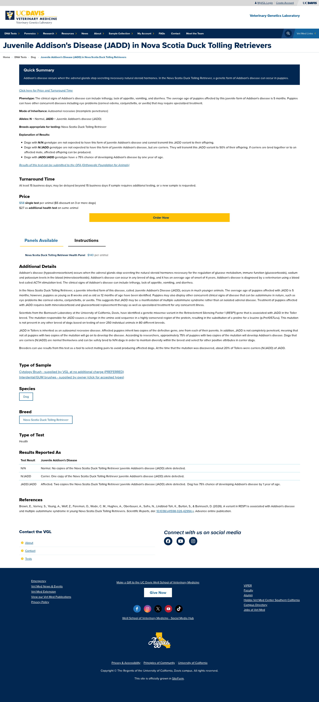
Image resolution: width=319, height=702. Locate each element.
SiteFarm (178, 678)
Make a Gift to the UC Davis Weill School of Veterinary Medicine (158, 582)
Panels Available (41, 240)
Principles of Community (159, 663)
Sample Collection (119, 33)
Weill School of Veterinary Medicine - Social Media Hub (158, 618)
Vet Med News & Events (47, 586)
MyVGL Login (265, 2)
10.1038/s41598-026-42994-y (175, 511)
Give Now (158, 592)
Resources (68, 33)
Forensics (30, 33)
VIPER (248, 585)
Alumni (248, 595)
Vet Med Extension (43, 591)
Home (6, 57)
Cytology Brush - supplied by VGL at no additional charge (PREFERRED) (71, 371)
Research (48, 33)
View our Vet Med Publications (51, 597)
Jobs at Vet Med (254, 610)
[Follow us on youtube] (181, 541)
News (84, 33)
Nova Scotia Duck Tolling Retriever (45, 420)
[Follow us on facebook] (168, 541)
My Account (144, 33)
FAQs (162, 33)
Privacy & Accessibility (126, 663)
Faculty (248, 590)
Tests (28, 558)
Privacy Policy (40, 602)
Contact (175, 33)
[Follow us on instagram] (193, 541)
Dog (33, 57)
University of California (192, 663)
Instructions (86, 240)
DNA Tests (10, 33)
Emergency (38, 581)
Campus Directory (255, 605)
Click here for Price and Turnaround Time (46, 90)
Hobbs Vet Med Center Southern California (272, 600)
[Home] (31, 17)
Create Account (285, 2)
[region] (159, 473)
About (97, 33)
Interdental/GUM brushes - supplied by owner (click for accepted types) (71, 377)
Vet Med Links (305, 33)
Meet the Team (195, 33)
